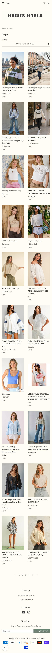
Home (4, 28)
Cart (48, 3)
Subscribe (42, 631)
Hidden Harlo (25, 638)
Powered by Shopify (38, 638)
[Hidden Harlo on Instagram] (28, 613)
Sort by (4, 39)
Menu (7, 3)
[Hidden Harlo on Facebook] (23, 613)
